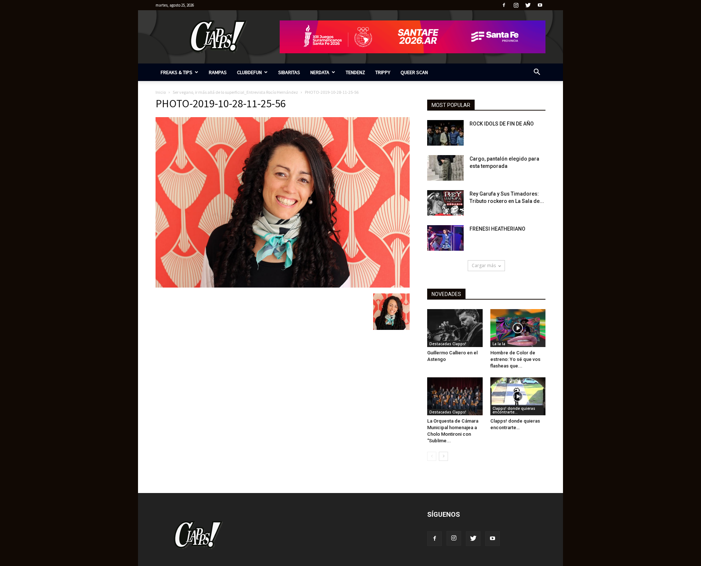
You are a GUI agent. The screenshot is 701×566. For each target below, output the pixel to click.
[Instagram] (515, 5)
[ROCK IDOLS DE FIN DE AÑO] (445, 133)
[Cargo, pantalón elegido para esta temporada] (445, 168)
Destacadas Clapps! (447, 343)
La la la (499, 343)
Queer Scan (414, 72)
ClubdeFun (249, 72)
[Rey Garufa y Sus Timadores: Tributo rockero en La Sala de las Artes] (445, 203)
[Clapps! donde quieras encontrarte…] (518, 396)
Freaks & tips (176, 72)
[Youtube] (540, 5)
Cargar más (484, 265)
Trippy (382, 72)
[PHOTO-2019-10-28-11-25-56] (283, 285)
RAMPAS (218, 72)
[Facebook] (503, 5)
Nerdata (319, 72)
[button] (536, 72)
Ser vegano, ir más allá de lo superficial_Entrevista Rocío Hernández (235, 92)
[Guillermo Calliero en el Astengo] (455, 328)
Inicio (161, 92)
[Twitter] (527, 5)
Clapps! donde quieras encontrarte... (514, 410)
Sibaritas (289, 72)
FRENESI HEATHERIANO (497, 229)
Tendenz (355, 72)
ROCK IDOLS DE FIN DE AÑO (502, 124)
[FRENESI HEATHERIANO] (445, 238)
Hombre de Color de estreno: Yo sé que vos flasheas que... (515, 359)
